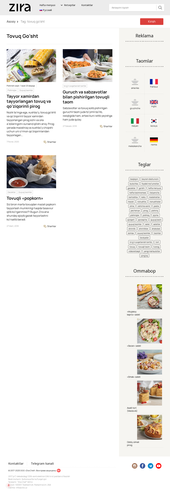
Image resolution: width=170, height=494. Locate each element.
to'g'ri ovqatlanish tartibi (75, 85)
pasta (156, 206)
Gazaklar (12, 192)
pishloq (146, 215)
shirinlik (131, 228)
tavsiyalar (144, 237)
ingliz (154, 106)
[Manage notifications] (8, 485)
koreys (154, 125)
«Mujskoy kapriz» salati (133, 313)
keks (143, 197)
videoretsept (134, 251)
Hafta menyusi (47, 5)
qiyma (155, 215)
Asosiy (11, 21)
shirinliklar (143, 228)
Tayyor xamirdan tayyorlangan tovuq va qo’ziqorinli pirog (29, 101)
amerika (135, 87)
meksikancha (134, 146)
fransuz (154, 86)
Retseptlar (69, 5)
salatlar (156, 224)
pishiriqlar (134, 215)
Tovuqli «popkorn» (25, 198)
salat (147, 224)
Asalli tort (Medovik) (132, 409)
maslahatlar (154, 197)
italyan (135, 125)
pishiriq (154, 210)
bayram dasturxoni (150, 179)
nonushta (141, 201)
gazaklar (131, 188)
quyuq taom (156, 219)
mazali (131, 201)
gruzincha (135, 108)
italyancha (154, 192)
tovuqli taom (144, 246)
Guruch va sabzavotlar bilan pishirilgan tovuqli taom (86, 97)
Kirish (152, 21)
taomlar (157, 233)
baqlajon (134, 179)
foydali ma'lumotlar (150, 183)
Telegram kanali (42, 463)
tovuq (132, 246)
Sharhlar (51, 141)
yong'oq (144, 255)
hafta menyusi (154, 188)
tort (157, 242)
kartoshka (133, 197)
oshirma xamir (144, 206)
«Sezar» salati (134, 345)
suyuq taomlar (143, 233)
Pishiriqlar (12, 90)
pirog (145, 210)
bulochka (134, 183)
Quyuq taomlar (26, 90)
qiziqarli (130, 219)
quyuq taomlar (135, 224)
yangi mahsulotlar (152, 251)
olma (132, 206)
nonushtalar (155, 201)
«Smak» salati (133, 376)
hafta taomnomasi (137, 192)
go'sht (142, 188)
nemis (154, 144)
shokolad (156, 228)
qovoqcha (142, 219)
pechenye (135, 210)
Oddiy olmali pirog (133, 444)
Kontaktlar (87, 5)
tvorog (156, 246)
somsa (131, 233)
